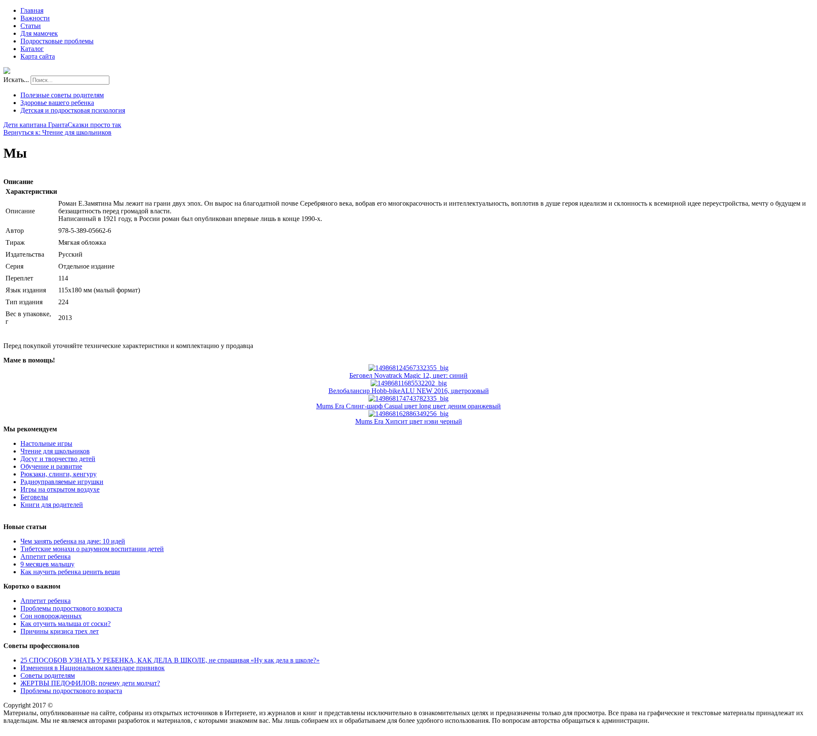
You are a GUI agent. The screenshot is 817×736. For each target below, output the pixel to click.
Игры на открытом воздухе (60, 489)
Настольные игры (46, 443)
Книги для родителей (51, 504)
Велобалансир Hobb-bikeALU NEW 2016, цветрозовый (409, 390)
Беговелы (34, 497)
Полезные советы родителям (62, 95)
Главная (31, 10)
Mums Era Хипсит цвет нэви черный (408, 421)
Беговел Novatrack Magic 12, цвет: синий (408, 375)
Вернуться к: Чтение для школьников (57, 132)
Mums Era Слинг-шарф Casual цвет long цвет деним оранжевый (408, 406)
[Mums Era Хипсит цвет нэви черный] (408, 413)
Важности (35, 18)
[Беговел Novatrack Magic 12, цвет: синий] (408, 367)
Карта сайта (37, 56)
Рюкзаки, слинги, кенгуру (58, 474)
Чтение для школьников (55, 451)
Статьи (30, 25)
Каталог (32, 48)
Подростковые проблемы (57, 41)
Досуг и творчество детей (57, 458)
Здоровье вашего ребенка (57, 102)
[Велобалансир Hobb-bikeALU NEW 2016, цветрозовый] (409, 383)
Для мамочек (39, 33)
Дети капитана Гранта (35, 124)
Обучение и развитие (51, 466)
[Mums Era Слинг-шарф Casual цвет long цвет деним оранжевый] (408, 398)
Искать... (16, 79)
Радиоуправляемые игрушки (61, 481)
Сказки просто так (94, 124)
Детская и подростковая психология (72, 110)
